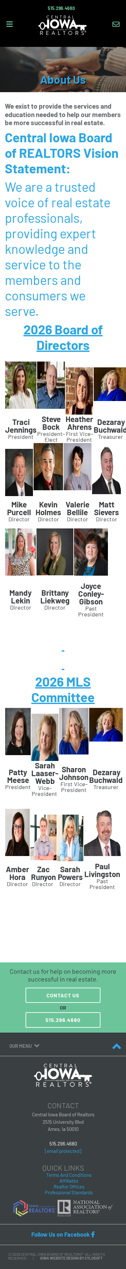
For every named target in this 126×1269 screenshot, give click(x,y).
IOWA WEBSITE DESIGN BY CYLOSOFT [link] (71, 1258)
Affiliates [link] (68, 1181)
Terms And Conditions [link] (68, 1175)
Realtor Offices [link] (69, 1186)
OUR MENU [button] (21, 1046)
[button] (61, 8)
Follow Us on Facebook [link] (63, 1234)
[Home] (62, 24)
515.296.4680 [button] (63, 1020)
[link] (34, 1207)
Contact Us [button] (63, 995)
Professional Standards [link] (69, 1192)
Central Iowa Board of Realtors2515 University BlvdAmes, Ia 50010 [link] (63, 1122)
